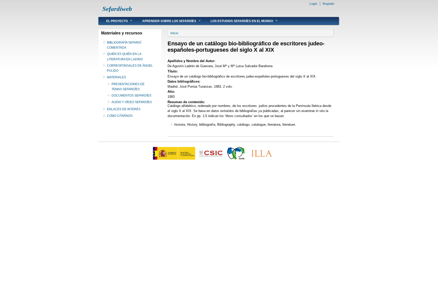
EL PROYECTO (113, 21)
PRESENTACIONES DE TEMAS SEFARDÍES (128, 86)
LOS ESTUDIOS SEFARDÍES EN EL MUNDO (238, 21)
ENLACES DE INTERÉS (123, 109)
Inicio (174, 33)
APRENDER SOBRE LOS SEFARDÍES (165, 21)
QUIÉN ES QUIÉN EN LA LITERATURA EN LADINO (125, 56)
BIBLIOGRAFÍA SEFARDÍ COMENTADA (124, 45)
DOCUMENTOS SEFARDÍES (131, 95)
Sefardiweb (117, 8)
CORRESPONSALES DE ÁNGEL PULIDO (130, 68)
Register (328, 4)
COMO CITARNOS (120, 116)
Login (313, 4)
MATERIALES (116, 77)
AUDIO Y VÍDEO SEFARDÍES (132, 102)
